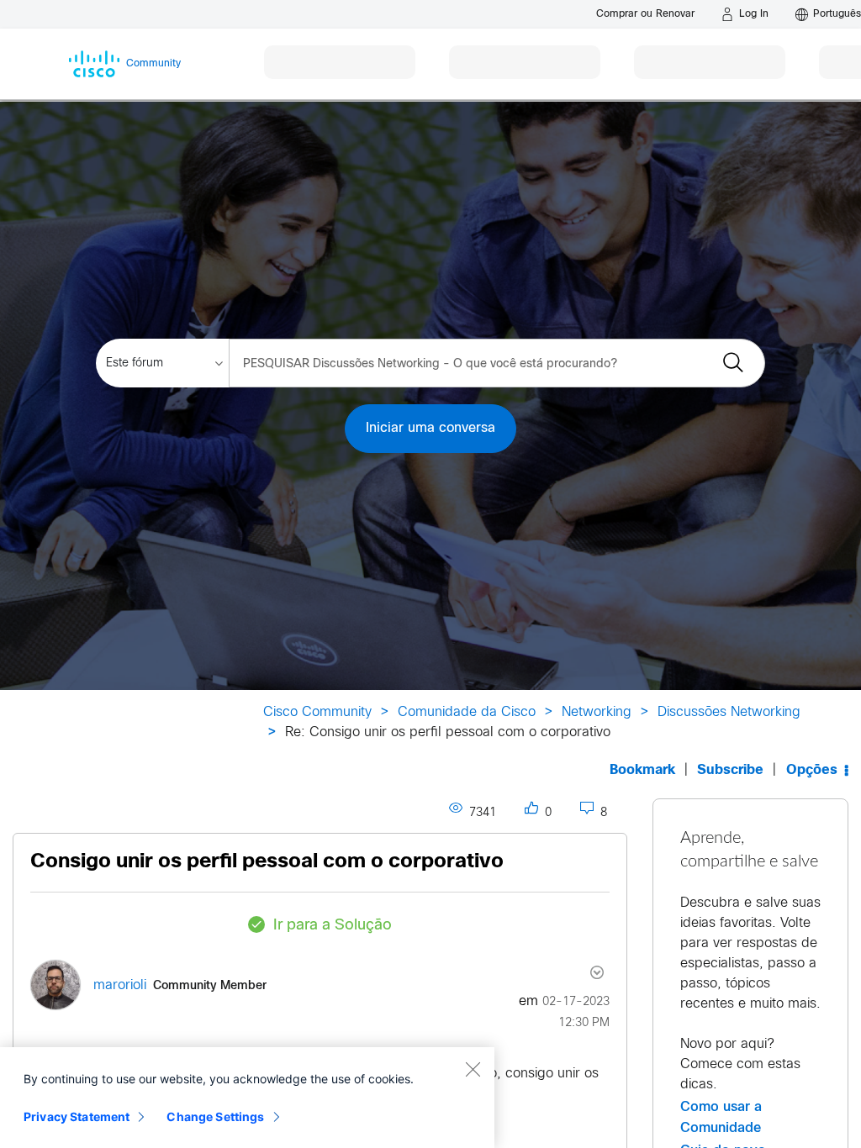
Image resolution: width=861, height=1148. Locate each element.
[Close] (472, 1069)
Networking (596, 712)
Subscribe (730, 770)
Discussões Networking (729, 712)
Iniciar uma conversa (430, 428)
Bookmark (642, 770)
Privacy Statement (76, 1116)
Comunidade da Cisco (467, 712)
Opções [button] (811, 770)
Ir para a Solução (332, 926)
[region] (247, 1097)
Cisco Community (317, 712)
